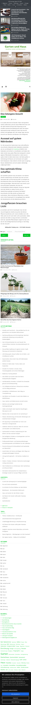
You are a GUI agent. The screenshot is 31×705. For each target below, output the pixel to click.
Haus (3, 572)
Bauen (21, 3)
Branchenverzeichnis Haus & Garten (12, 624)
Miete (3, 586)
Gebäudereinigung (15, 659)
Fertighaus (10, 651)
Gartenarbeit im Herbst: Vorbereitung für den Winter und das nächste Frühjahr (14, 432)
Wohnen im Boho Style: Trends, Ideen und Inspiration (13, 365)
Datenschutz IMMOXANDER (24, 80)
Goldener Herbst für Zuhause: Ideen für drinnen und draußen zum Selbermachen (15, 427)
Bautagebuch (5, 622)
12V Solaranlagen (6, 618)
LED (6, 670)
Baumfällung (5, 620)
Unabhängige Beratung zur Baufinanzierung (14, 521)
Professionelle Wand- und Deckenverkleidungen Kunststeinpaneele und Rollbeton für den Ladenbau (16, 442)
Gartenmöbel (14, 657)
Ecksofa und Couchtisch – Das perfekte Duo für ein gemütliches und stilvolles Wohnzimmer (20, 12)
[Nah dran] (29, 673)
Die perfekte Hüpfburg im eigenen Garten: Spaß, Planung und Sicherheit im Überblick (20, 29)
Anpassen (15, 698)
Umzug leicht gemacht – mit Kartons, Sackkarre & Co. (15, 457)
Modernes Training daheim (9, 373)
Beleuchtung (3, 644)
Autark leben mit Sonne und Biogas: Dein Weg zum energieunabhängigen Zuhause (16, 452)
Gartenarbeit (11, 654)
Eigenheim (22, 646)
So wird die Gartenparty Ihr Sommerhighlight (14, 481)
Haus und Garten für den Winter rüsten (13, 493)
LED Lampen (11, 669)
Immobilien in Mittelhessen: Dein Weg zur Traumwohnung (13, 392)
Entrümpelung (17, 648)
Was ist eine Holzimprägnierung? (5, 235)
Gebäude (8, 659)
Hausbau (8, 663)
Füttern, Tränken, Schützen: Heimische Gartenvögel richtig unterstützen (16, 462)
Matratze (16, 669)
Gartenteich (22, 657)
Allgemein (5, 3)
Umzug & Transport (7, 635)
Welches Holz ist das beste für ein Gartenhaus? (15, 414)
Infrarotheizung (5, 667)
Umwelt (4, 603)
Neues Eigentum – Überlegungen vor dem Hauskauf (16, 534)
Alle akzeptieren (15, 694)
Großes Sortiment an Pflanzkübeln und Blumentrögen (12, 266)
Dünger (17, 646)
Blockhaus (18, 644)
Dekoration (3, 646)
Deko (3, 557)
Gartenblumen (6, 501)
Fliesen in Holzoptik (7, 507)
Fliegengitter (16, 651)
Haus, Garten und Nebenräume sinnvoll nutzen (15, 401)
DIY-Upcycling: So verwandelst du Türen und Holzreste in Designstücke (14, 422)
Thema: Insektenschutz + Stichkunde (12, 516)
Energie (26, 3)
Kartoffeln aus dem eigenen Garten (11, 320)
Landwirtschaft (6, 583)
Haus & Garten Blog (7, 626)
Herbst (27, 663)
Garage (22, 650)
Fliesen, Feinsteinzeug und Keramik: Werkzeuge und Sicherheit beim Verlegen (16, 418)
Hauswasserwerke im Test (9, 631)
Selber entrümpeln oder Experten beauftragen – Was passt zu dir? (15, 410)
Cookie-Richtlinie (12, 690)
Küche (9, 5)
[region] (15, 688)
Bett (8, 644)
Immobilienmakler (21, 665)
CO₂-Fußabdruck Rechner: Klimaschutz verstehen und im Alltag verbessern (15, 387)
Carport (22, 644)
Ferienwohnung (4, 650)
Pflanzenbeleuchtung (20, 231)
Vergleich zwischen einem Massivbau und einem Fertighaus (15, 530)
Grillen (24, 659)
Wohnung (16, 3)
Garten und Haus (15, 46)
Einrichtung (5, 648)
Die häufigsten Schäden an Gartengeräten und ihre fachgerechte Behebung (16, 437)
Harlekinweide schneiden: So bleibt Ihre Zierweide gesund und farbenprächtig (15, 382)
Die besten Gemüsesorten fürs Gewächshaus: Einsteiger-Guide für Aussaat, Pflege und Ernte (14, 472)
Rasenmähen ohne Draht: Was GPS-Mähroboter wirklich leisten (15, 360)
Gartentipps (3, 659)
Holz (1, 665)
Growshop (16, 149)
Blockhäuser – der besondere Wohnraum (13, 490)
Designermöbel (11, 646)
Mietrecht (23, 669)
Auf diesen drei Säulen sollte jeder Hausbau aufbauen (14, 497)
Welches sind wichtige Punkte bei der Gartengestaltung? (12, 405)
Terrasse (4, 598)
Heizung (23, 663)
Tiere (3, 600)
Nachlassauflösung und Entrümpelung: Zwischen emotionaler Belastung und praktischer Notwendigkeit (19, 21)
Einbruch (27, 646)
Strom (13, 5)
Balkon (25, 5)
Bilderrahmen (12, 644)
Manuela (14, 119)
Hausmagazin (5, 629)
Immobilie (6, 665)
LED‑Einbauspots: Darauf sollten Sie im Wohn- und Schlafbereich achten (18, 36)
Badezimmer (7, 642)
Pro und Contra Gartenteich (9, 484)
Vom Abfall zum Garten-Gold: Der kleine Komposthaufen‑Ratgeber (13, 377)
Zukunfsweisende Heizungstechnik (11, 518)
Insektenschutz (13, 667)
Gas (3, 566)
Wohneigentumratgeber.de (9, 637)
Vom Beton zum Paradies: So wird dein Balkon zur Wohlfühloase (15, 397)
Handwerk (5, 569)
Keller (18, 667)
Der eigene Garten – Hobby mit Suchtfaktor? (14, 537)
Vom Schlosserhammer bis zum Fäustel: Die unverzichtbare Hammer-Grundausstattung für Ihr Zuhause (15, 344)
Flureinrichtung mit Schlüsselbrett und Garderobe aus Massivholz (15, 447)
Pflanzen (3, 116)
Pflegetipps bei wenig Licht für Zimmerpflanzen (15, 293)
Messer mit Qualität (7, 633)
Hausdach (14, 662)
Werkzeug (5, 606)
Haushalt (4, 574)
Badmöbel (14, 642)
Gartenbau (17, 654)
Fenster (23, 648)
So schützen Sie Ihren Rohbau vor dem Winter (14, 487)
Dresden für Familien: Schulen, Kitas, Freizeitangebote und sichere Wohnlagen (13, 370)
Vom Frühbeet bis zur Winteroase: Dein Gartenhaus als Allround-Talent (16, 467)
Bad (5, 5)
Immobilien (19, 5)
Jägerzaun (5, 505)
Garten (10, 3)
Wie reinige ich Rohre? (27, 235)
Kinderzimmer (24, 667)
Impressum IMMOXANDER (27, 81)
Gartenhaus (5, 657)
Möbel (4, 589)
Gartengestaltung (24, 654)
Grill (21, 660)
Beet (26, 642)
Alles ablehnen (15, 702)
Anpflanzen (9, 231)
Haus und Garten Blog (8, 627)
